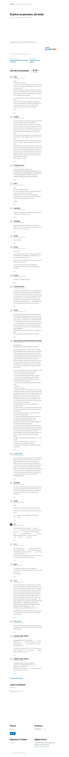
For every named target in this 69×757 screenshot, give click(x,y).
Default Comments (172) (15, 691)
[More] (55, 49)
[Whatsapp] (51, 49)
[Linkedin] (50, 49)
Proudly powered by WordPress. (20, 752)
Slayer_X (12, 4)
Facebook (22, 691)
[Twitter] (48, 49)
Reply (15, 112)
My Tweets (12, 742)
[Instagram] (53, 49)
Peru (26, 53)
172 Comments (29, 17)
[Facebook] (46, 49)
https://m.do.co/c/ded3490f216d (41, 746)
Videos (29, 53)
